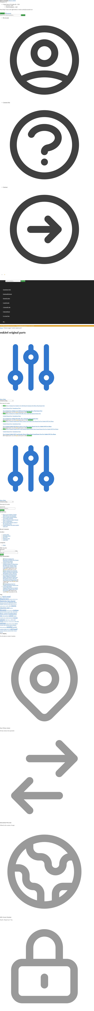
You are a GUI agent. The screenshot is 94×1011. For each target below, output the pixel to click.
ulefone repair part (3, 627)
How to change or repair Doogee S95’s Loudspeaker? (10, 520)
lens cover (4, 614)
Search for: (2, 15)
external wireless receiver (5, 611)
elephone (16, 610)
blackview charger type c (13, 599)
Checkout (5, 187)
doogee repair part (10, 610)
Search (23, 15)
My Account (6, 17)
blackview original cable (4, 602)
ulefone (3, 623)
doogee (3, 610)
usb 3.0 (8, 629)
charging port (5, 608)
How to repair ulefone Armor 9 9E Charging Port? (10, 523)
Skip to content (12, 0)
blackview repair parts (8, 604)
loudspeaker (12, 614)
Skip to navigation (4, 0)
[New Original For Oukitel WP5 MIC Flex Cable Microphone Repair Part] (23, 413)
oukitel (11, 616)
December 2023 (6, 536)
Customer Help (6, 102)
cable (10, 605)
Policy (4, 545)
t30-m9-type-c (6, 621)
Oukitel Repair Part (7, 408)
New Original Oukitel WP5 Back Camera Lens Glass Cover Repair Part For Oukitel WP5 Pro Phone (27, 426)
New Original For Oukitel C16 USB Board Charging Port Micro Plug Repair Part (22, 410)
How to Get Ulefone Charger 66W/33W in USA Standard (10, 515)
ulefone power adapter (11, 625)
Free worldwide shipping (22, 325)
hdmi (16, 611)
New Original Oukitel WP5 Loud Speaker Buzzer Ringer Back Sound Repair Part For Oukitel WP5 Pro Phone (29, 434)
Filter (2, 554)
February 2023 (6, 538)
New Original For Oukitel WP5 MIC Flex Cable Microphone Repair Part (20, 418)
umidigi (9, 627)
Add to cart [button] (29, 412)
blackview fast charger (7, 601)
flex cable (13, 611)
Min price (2, 549)
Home (1, 328)
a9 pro (1, 596)
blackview (4, 599)
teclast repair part (12, 621)
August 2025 (6, 534)
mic (1, 616)
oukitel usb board (9, 617)
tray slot (17, 621)
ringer (6, 619)
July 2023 (5, 537)
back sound (6, 596)
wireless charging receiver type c (7, 630)
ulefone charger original (10, 623)
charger (13, 606)
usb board (13, 629)
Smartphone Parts (16, 408)
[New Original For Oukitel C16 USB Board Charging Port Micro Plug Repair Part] (25, 405)
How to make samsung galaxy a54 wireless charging (10, 518)
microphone (5, 616)
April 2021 (5, 540)
